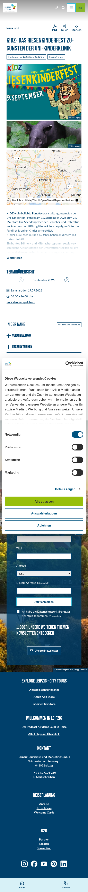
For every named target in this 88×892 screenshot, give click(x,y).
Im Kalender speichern (21, 302)
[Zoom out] (12, 161)
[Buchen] (80, 7)
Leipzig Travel (13, 28)
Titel (19, 548)
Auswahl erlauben (44, 513)
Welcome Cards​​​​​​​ (44, 812)
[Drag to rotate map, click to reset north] (12, 166)
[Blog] (56, 7)
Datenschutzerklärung (51, 611)
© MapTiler (31, 200)
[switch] (77, 447)
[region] (44, 177)
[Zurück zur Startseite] (10, 7)
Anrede (21, 565)
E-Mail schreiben (44, 777)
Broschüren (44, 808)
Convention (44, 848)
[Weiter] (66, 279)
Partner (44, 839)
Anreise (44, 804)
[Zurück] (21, 279)
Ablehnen (44, 525)
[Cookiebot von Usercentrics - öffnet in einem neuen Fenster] (65, 364)
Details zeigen (65, 489)
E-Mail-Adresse (32, 582)
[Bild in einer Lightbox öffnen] (44, 92)
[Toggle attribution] (76, 200)
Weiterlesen (14, 257)
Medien (44, 843)
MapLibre (17, 200)
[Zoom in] (12, 155)
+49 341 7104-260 (44, 772)
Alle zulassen (44, 501)
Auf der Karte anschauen (69, 324)
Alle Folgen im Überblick (44, 734)
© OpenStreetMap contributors (56, 200)
